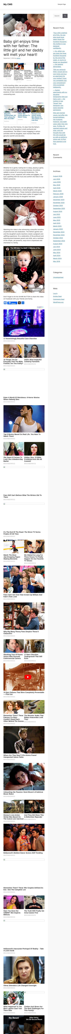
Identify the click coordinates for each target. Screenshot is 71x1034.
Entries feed (57, 296)
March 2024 (57, 258)
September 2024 (59, 241)
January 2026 (58, 197)
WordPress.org (58, 302)
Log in (55, 293)
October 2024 (58, 238)
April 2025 (56, 223)
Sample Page (62, 4)
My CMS (7, 4)
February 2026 (58, 194)
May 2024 (56, 252)
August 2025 (57, 211)
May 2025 (56, 220)
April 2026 (56, 188)
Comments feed (58, 299)
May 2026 (56, 185)
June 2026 (57, 182)
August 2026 (57, 176)
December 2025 (58, 200)
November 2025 (58, 202)
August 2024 (57, 244)
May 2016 (56, 261)
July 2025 (56, 214)
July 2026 (56, 179)
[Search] (65, 16)
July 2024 (56, 247)
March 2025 (57, 226)
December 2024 (58, 232)
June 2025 (57, 217)
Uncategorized (58, 277)
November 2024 (59, 235)
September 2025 (59, 208)
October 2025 (58, 205)
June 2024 (57, 250)
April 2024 (56, 255)
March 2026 (57, 191)
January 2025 (58, 229)
